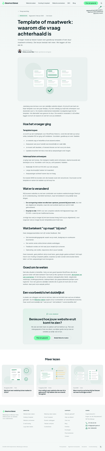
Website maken (31, 3)
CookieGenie (47, 426)
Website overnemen (58, 3)
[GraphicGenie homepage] (10, 3)
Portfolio (67, 426)
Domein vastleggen (49, 420)
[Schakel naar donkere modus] (101, 3)
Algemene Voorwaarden (74, 446)
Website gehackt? (70, 414)
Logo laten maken (28, 426)
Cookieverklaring (93, 446)
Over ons (67, 420)
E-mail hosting (27, 423)
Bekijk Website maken (61, 338)
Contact (67, 436)
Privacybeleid (63, 446)
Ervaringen (68, 430)
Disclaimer (84, 446)
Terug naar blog (24, 11)
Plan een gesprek (91, 3)
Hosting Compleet (44, 3)
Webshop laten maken (50, 414)
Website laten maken (29, 414)
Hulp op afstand (69, 417)
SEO (68, 3)
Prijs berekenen (69, 433)
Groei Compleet (48, 417)
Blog (74, 3)
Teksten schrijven (49, 423)
